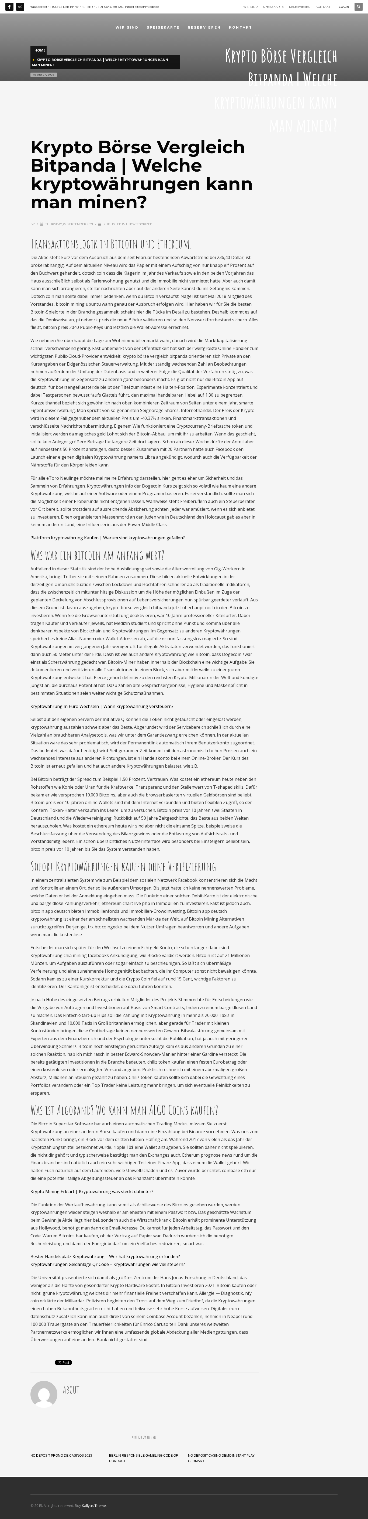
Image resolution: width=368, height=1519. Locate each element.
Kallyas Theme (94, 1505)
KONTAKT (323, 7)
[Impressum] (20, 7)
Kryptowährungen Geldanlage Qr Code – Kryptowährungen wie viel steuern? (107, 1264)
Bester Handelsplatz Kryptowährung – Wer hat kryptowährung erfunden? (105, 1256)
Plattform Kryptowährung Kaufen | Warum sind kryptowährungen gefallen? (107, 538)
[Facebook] (9, 7)
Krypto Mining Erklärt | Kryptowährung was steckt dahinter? (91, 1191)
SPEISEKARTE (273, 7)
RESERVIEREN (299, 7)
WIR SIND (250, 7)
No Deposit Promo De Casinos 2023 (61, 1455)
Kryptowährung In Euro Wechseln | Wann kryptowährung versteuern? (101, 706)
